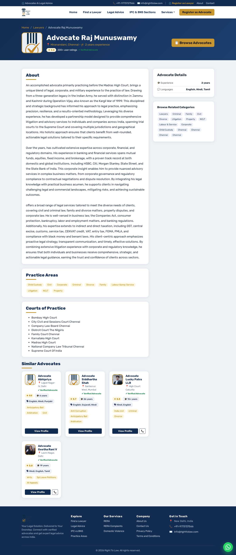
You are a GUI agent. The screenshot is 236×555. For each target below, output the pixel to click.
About (200, 3)
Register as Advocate (196, 12)
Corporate (186, 124)
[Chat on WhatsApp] (228, 547)
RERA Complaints (113, 526)
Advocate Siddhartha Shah (89, 379)
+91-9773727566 (183, 526)
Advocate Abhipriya (44, 377)
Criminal (177, 114)
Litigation (176, 119)
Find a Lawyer (92, 12)
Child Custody (166, 129)
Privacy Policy (144, 531)
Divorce (163, 119)
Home (73, 12)
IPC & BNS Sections (143, 12)
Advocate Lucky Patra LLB (134, 379)
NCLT (202, 119)
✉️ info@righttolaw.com (150, 3)
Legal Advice (115, 12)
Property (190, 119)
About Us (141, 521)
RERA (107, 521)
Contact (210, 3)
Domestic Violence (114, 531)
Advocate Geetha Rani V (47, 447)
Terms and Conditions (148, 536)
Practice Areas (79, 536)
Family (189, 114)
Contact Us (142, 526)
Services (167, 12)
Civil (199, 114)
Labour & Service (168, 124)
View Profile (41, 431)
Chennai (182, 129)
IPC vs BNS (77, 531)
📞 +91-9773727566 (123, 3)
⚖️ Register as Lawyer (181, 3)
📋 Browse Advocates (192, 43)
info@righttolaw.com (186, 531)
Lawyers (38, 27)
